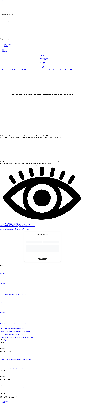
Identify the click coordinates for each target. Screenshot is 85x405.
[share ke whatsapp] (4, 102)
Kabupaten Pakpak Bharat (8, 44)
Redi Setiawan (2, 98)
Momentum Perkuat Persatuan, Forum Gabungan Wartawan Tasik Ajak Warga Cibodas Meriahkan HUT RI (54, 69)
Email (44, 240)
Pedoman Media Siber (5, 401)
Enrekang (5, 45)
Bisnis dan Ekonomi (5, 51)
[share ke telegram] (5, 102)
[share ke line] (7, 102)
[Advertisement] (26, 7)
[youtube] (6, 20)
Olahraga (43, 66)
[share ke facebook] (1, 102)
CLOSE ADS (2, 0)
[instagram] (4, 20)
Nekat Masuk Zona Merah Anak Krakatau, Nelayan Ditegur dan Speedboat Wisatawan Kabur (40, 68)
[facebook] (1, 20)
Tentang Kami (4, 402)
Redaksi (3, 400)
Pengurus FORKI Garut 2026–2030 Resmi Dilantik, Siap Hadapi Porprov (12, 68)
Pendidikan (4, 52)
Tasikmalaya (6, 46)
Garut (4, 47)
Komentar (27, 244)
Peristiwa (3, 50)
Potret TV (3, 53)
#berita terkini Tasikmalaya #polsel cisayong (9, 263)
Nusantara (3, 42)
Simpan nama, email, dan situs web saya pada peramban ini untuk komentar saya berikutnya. (42, 255)
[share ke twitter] (2, 102)
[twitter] (2, 20)
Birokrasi (3, 43)
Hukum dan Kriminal (5, 48)
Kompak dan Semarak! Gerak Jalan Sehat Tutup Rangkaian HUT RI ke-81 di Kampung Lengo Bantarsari (17, 69)
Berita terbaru (4, 41)
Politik (3, 49)
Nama (27, 240)
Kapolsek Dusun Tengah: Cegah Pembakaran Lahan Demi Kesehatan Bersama (69, 68)
